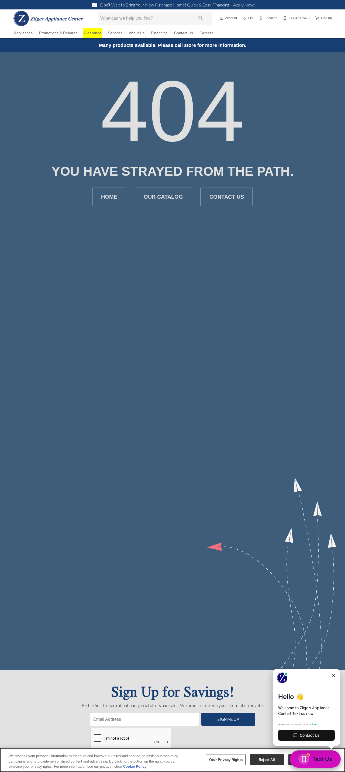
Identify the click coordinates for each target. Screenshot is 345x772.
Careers (206, 33)
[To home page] (48, 18)
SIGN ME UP (228, 719)
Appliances (23, 33)
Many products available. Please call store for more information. (172, 45)
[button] (221, 18)
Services (115, 33)
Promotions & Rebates (58, 33)
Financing (159, 33)
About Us (136, 33)
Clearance (92, 33)
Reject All (267, 759)
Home (109, 197)
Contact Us (183, 33)
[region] (172, 760)
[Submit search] (200, 18)
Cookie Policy (134, 766)
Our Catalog (163, 197)
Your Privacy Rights (225, 759)
